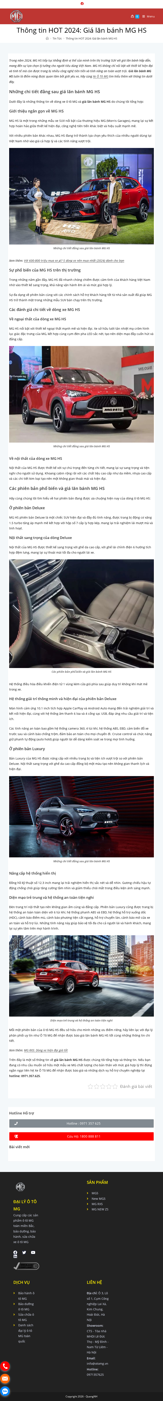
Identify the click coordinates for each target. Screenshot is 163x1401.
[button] (81, 1123)
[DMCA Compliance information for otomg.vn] (26, 1266)
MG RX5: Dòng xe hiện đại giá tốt (46, 1050)
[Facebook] (15, 1252)
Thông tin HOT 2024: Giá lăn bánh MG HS (91, 38)
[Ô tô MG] (47, 38)
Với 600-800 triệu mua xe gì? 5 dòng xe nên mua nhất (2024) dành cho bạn (74, 261)
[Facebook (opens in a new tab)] (81, 4)
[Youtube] (33, 1252)
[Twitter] (24, 1252)
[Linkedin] (15, 1256)
